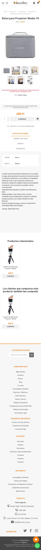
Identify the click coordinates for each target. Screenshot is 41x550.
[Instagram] (36, 530)
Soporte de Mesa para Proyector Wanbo (10, 267)
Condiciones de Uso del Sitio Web (21, 406)
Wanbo (23, 22)
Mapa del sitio (20, 372)
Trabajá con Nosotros (20, 403)
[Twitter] (25, 530)
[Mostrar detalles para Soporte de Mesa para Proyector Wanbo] (10, 254)
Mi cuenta (20, 441)
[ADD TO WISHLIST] (37, 119)
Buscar (20, 379)
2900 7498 (22, 510)
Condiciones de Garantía (21, 426)
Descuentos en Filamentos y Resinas (20, 484)
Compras (21, 458)
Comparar (20, 455)
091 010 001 (22, 514)
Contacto (20, 375)
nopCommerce (24, 540)
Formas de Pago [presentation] (20, 139)
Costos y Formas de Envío (20, 422)
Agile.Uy (24, 542)
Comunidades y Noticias (20, 389)
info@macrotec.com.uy (22, 522)
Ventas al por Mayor (20, 481)
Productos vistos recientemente (20, 452)
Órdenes (20, 445)
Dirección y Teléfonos (20, 392)
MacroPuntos (20, 491)
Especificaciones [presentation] (20, 133)
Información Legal (20, 413)
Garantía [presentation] (20, 149)
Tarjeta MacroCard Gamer (20, 488)
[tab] (20, 133)
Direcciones (20, 448)
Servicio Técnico (20, 399)
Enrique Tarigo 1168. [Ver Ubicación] (22, 506)
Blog (20, 382)
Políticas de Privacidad (20, 409)
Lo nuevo (21, 385)
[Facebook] (30, 530)
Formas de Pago (20, 429)
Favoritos (20, 462)
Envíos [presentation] (21, 144)
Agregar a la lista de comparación (22, 126)
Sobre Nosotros (20, 396)
